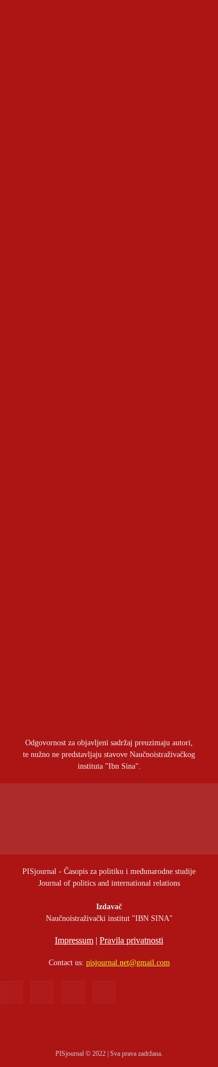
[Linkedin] (42, 992)
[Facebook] (11, 992)
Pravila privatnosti (131, 940)
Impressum (74, 940)
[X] (72, 992)
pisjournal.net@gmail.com (128, 962)
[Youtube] (104, 992)
